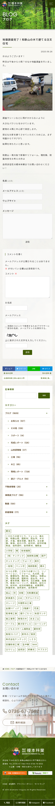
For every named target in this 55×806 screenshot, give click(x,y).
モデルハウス (32, 598)
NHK (34, 644)
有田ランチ (40, 613)
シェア (9, 368)
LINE (33, 368)
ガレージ (10, 603)
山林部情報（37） (19, 450)
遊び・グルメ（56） (20, 478)
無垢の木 (22, 618)
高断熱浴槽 (32, 555)
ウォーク (27, 561)
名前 (8, 181)
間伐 (8, 531)
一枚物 (9, 566)
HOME (5, 784)
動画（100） (10, 503)
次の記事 (45, 373)
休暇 (21, 593)
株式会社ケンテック (16, 639)
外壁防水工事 (24, 603)
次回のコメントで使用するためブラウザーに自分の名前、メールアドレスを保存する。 (28, 327)
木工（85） (16, 464)
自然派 (21, 649)
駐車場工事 (11, 613)
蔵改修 (37, 629)
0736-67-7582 (23, 711)
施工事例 (10, 618)
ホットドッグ (12, 561)
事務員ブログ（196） (15, 495)
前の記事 (9, 373)
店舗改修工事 (12, 644)
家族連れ (10, 598)
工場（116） (16, 457)
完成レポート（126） (20, 442)
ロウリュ (10, 649)
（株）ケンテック (15, 555)
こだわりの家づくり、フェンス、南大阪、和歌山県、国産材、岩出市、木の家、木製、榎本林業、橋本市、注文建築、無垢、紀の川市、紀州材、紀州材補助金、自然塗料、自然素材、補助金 (26, 541)
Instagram (35, 803)
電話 (8, 803)
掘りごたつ (26, 613)
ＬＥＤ (32, 639)
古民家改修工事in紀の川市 (14, 378)
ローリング (40, 623)
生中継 (26, 644)
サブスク (42, 649)
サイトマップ (40, 784)
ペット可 (20, 566)
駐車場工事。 (46, 378)
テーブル (10, 623)
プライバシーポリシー (25, 784)
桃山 (8, 593)
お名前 (8, 303)
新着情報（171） (12, 512)
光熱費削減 (32, 593)
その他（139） (17, 428)
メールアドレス (13, 191)
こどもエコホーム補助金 (18, 629)
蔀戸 (43, 555)
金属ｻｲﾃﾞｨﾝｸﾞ (13, 608)
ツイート (22, 368)
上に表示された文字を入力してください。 (26, 340)
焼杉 (37, 561)
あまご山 (34, 618)
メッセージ (8, 211)
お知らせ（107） (18, 421)
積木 (42, 566)
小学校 (9, 550)
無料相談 (20, 722)
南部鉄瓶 (32, 566)
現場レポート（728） (21, 471)
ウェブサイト (9, 201)
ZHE (20, 598)
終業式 (31, 649)
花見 (36, 608)
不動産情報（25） (13, 486)
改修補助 (25, 550)
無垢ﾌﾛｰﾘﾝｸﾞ (12, 634)
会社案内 (12, 784)
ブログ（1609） (12, 413)
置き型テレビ (24, 623)
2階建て (27, 608)
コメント (11, 274)
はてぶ (46, 368)
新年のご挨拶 (28, 634)
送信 (27, 242)
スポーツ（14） (18, 435)
